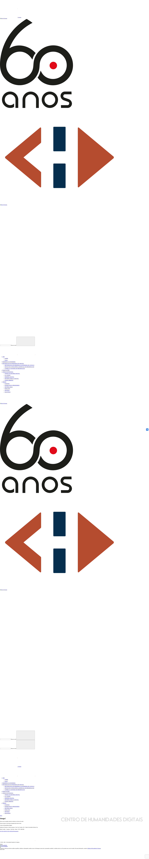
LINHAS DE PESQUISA (7, 372)
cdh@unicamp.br (15, 831)
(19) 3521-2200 (3, 831)
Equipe (6, 360)
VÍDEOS (4, 382)
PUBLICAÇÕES (5, 370)
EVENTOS (7, 383)
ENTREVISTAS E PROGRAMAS (12, 385)
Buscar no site (13, 345)
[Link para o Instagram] (26, 354)
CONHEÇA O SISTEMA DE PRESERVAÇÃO (15, 368)
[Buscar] (8, 730)
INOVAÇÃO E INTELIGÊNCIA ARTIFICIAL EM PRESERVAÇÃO (19, 366)
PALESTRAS (7, 392)
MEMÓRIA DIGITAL (9, 377)
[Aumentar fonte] (9, 8)
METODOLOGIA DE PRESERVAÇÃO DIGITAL (13, 363)
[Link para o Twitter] (9, 354)
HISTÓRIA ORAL (9, 387)
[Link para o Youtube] (44, 354)
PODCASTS (7, 388)
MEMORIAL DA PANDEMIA (8, 361)
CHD (3, 356)
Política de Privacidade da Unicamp (94, 848)
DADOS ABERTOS (9, 380)
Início (1, 815)
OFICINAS (7, 390)
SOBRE (6, 358)
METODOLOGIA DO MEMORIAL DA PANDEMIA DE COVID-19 (19, 365)
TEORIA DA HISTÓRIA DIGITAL (12, 373)
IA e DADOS (7, 375)
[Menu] (8, 402)
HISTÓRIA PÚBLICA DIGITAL (12, 378)
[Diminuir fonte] (26, 8)
